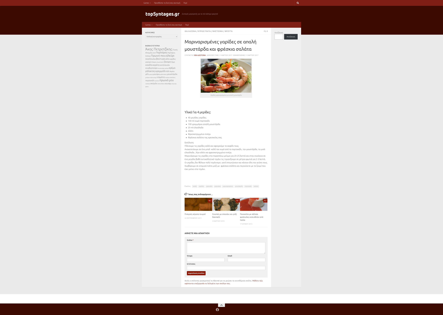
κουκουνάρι (161, 68)
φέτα (146, 86)
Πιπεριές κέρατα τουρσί (195, 214)
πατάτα (167, 77)
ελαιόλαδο (160, 62)
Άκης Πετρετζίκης (158, 49)
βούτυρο (160, 59)
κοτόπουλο (165, 65)
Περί (185, 3)
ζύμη (173, 62)
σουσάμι (168, 84)
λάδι (167, 71)
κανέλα (148, 65)
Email (230, 256)
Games (146, 3)
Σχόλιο (190, 240)
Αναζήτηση (279, 32)
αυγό (147, 59)
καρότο (156, 65)
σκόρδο (153, 83)
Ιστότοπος (191, 264)
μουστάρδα (239, 186)
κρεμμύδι (160, 71)
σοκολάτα (161, 83)
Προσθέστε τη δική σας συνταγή (167, 3)
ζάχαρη (167, 62)
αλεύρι (170, 55)
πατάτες (172, 77)
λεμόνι (172, 71)
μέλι (147, 74)
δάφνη (154, 62)
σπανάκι (174, 83)
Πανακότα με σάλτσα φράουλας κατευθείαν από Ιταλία (251, 217)
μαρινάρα (217, 186)
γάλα (167, 59)
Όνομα (189, 256)
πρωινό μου (167, 80)
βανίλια (153, 59)
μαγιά (151, 74)
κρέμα (167, 68)
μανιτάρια (156, 74)
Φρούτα (229, 31)
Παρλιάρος (161, 52)
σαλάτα (256, 186)
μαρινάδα (209, 186)
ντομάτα (161, 77)
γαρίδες (201, 186)
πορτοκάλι (248, 186)
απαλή (195, 186)
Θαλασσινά (190, 31)
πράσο (157, 80)
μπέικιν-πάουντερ (150, 77)
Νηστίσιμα (218, 31)
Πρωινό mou (158, 55)
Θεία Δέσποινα (200, 55)
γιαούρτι (148, 62)
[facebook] (217, 309)
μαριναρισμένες (228, 186)
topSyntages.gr (162, 14)
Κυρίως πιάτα (204, 31)
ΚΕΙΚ (154, 53)
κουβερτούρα (151, 68)
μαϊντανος (163, 74)
